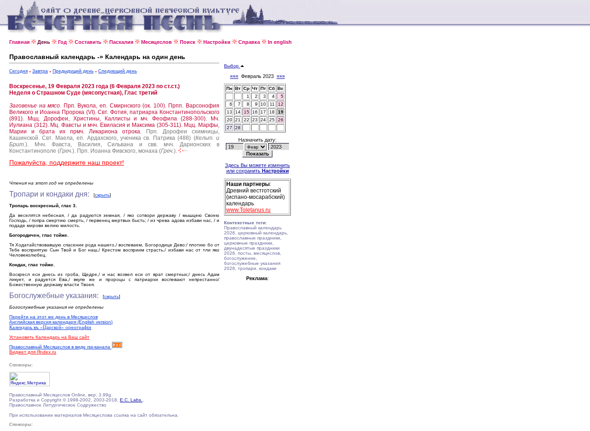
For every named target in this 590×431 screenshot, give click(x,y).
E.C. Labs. (131, 399)
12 (280, 104)
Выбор (232, 65)
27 (229, 127)
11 (272, 104)
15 (246, 111)
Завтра (40, 70)
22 (246, 119)
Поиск (187, 42)
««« (234, 76)
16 (255, 111)
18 (272, 111)
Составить (88, 42)
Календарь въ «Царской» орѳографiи (50, 327)
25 (272, 119)
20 (229, 119)
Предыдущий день (73, 70)
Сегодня (18, 70)
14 (238, 111)
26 (280, 119)
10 (263, 104)
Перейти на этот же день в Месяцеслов (53, 316)
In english (280, 42)
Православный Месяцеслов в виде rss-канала (60, 346)
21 (238, 119)
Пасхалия (121, 42)
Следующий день (117, 70)
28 (238, 127)
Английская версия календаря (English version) (60, 321)
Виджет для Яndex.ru (32, 351)
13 (229, 111)
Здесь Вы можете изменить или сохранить (257, 168)
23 (255, 119)
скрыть (102, 195)
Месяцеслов (156, 42)
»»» (281, 76)
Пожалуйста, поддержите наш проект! (66, 162)
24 (263, 119)
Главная (19, 42)
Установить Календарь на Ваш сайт (49, 337)
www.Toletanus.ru (248, 210)
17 (263, 111)
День (43, 42)
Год (62, 42)
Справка (249, 42)
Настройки (216, 42)
